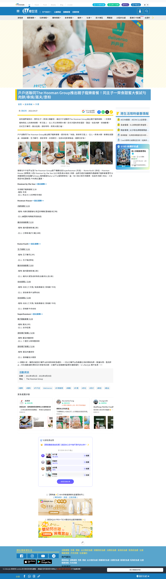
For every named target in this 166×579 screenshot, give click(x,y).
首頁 (20, 104)
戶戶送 (37, 388)
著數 (21, 388)
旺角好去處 (133, 550)
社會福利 (83, 552)
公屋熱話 (57, 12)
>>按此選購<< (41, 184)
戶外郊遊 (74, 552)
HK (29, 5)
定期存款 (75, 12)
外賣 (37, 104)
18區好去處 (121, 17)
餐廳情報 (65, 552)
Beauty (53, 5)
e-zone (70, 5)
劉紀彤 (24, 110)
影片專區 (99, 17)
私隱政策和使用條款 (64, 569)
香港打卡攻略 (135, 17)
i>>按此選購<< (34, 243)
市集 (72, 550)
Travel (37, 5)
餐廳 (69, 388)
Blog (61, 5)
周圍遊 (109, 17)
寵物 (29, 388)
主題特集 (148, 17)
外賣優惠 (59, 388)
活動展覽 (65, 550)
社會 (141, 550)
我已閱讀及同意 (135, 570)
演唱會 (20, 17)
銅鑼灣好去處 (99, 550)
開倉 (78, 550)
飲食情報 (28, 104)
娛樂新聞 (66, 12)
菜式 (92, 388)
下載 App (137, 5)
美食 (99, 388)
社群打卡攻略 (114, 5)
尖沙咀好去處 (86, 550)
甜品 (107, 388)
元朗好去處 (111, 550)
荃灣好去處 (122, 550)
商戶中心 (125, 5)
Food (45, 5)
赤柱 (84, 388)
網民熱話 (65, 560)
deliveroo (48, 388)
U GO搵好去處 (100, 5)
